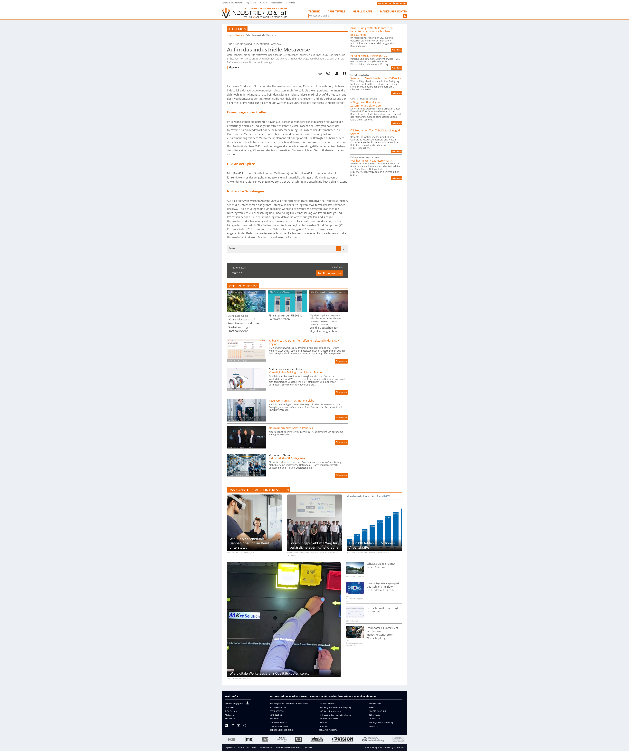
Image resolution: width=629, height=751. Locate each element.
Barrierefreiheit (266, 747)
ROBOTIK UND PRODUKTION (282, 730)
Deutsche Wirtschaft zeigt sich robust (382, 609)
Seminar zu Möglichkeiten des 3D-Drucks (375, 78)
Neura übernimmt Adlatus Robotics (291, 428)
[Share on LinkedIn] (336, 73)
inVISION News (375, 703)
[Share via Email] (328, 73)
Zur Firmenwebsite (329, 273)
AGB (254, 747)
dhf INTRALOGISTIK (278, 707)
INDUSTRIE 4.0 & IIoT (377, 711)
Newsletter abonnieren (392, 3)
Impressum (230, 747)
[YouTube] (238, 726)
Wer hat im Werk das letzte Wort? (371, 160)
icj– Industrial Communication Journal (335, 715)
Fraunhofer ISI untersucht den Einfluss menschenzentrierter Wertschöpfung (382, 633)
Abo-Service (230, 718)
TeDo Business (231, 711)
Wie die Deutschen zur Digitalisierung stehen (324, 329)
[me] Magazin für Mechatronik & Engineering (289, 703)
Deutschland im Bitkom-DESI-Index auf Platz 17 (381, 588)
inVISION (323, 722)
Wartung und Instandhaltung (381, 722)
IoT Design (323, 726)
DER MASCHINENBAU (328, 703)
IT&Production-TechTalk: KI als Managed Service (375, 132)
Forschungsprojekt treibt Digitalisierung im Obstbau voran (245, 327)
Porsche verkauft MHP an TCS (368, 56)
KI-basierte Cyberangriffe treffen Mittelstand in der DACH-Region (304, 342)
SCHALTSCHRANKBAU (328, 730)
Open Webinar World (279, 726)
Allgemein (237, 29)
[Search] (405, 16)
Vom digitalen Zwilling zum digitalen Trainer (296, 372)
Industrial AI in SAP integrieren (287, 458)
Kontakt (308, 747)
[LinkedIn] (226, 726)
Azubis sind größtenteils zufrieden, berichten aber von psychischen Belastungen (371, 31)
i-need (371, 707)
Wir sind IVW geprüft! (234, 703)
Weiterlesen (342, 361)
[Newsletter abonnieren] (232, 726)
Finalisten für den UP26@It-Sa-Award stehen (286, 317)
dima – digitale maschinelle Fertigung (335, 707)
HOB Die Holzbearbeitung (330, 711)
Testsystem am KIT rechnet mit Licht (291, 400)
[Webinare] (244, 726)
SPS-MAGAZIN (374, 718)
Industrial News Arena (328, 718)
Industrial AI (275, 718)
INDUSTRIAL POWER (278, 722)
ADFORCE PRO (276, 715)
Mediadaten (230, 715)
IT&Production (375, 715)
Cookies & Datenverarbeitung (289, 747)
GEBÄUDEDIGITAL (277, 711)
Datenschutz (243, 747)
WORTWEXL (373, 726)
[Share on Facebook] (344, 73)
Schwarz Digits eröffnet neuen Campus (380, 565)
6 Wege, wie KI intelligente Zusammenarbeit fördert (366, 103)
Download (229, 707)
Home (230, 34)
